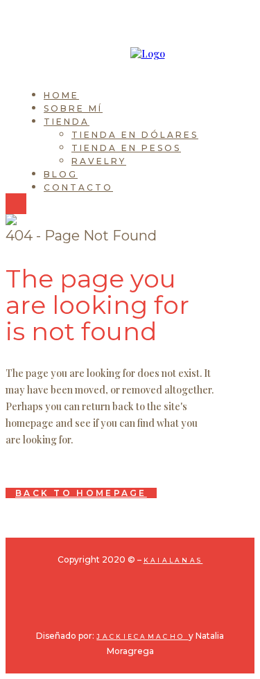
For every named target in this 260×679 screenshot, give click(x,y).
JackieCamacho (142, 636)
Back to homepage (81, 493)
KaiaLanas (173, 560)
